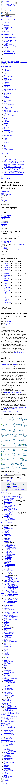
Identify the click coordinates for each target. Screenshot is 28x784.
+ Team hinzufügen (8, 23)
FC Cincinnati (11, 584)
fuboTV (9, 692)
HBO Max (9, 729)
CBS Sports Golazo (12, 716)
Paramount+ (10, 689)
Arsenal (9, 541)
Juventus (9, 555)
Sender (5, 624)
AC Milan (9, 558)
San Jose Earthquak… (13, 603)
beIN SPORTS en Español (10, 89)
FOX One (9, 726)
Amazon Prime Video (12, 708)
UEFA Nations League (9, 53)
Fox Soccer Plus (11, 681)
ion (7, 730)
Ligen (5, 490)
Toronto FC (11, 589)
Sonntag (9, 484)
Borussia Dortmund (11, 565)
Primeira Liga (10, 518)
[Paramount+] (23, 62)
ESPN (8, 675)
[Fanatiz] (3, 63)
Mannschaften (7, 535)
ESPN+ (9, 685)
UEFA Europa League (9, 51)
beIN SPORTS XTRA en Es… (11, 111)
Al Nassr (9, 569)
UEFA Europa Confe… (13, 509)
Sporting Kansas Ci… (13, 619)
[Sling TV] (10, 62)
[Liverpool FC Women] (4, 200)
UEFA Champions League (10, 46)
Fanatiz (8, 671)
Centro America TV (12, 717)
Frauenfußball (7, 759)
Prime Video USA (5, 217)
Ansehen (3, 201)
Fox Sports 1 (10, 684)
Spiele (5, 474)
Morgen (9, 481)
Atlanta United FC (13, 592)
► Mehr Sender (5, 153)
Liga (3, 13)
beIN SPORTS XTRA (12, 712)
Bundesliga (9, 515)
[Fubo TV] (3, 62)
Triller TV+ (10, 744)
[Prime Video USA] (6, 215)
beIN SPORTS (10, 672)
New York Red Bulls (13, 587)
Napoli (8, 559)
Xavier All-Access (11, 751)
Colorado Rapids (12, 608)
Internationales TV (5, 204)
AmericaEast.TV (11, 709)
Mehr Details (5, 222)
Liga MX (9, 530)
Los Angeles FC (12, 602)
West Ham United (5, 191)
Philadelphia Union (13, 594)
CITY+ (8, 719)
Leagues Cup (10, 528)
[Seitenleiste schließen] (1, 177)
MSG (8, 736)
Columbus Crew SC (13, 596)
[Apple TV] (16, 62)
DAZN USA (10, 696)
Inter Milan (9, 557)
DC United (11, 591)
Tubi (8, 746)
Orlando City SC (12, 588)
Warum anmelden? (23, 478)
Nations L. (6, 765)
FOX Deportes (10, 702)
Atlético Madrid (11, 554)
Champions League (11, 505)
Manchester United (11, 547)
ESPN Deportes (11, 682)
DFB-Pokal (10, 521)
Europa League (10, 507)
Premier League (11, 511)
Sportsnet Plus (9, 326)
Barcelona (9, 551)
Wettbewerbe (4, 34)
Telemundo (9, 699)
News (5, 758)
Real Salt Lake (11, 609)
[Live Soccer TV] (5, 1)
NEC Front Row (11, 737)
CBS (8, 674)
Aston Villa (7, 287)
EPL (5, 772)
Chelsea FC (7, 269)
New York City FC (12, 585)
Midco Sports (10, 732)
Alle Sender (7, 755)
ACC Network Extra (12, 706)
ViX (8, 748)
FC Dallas (10, 605)
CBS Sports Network (12, 678)
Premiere (9, 740)
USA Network (10, 695)
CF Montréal (11, 595)
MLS (5, 769)
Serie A (8, 514)
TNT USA (9, 743)
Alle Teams (6, 622)
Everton (9, 550)
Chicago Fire (11, 580)
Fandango (9, 723)
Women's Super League (6, 178)
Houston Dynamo (12, 601)
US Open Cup (10, 498)
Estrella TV (10, 722)
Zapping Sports (10, 753)
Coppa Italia (10, 522)
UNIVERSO (10, 701)
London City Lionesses (7, 304)
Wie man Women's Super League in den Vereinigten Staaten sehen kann (13, 414)
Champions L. (7, 762)
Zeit (8, 13)
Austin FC (11, 618)
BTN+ (8, 715)
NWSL (8, 499)
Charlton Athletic (6, 280)
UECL (5, 766)
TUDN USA (10, 694)
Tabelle (2, 203)
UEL (5, 763)
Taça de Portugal (11, 519)
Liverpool (9, 544)
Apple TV (9, 688)
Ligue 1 (9, 517)
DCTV (8, 720)
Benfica (9, 561)
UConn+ (9, 747)
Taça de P (6, 780)
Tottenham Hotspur (11, 548)
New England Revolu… (14, 581)
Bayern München (11, 564)
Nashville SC (11, 577)
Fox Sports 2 (10, 687)
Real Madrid (10, 552)
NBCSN (9, 698)
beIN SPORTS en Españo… (14, 691)
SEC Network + (11, 741)
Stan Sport (8, 325)
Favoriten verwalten (7, 16)
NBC (8, 677)
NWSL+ (9, 739)
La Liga (9, 512)
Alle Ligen (6, 532)
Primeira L (6, 779)
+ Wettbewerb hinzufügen (10, 37)
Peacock (9, 705)
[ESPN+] (8, 63)
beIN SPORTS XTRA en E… (14, 713)
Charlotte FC (11, 582)
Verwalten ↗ (11, 19)
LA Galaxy (11, 615)
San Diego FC (11, 613)
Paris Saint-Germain (12, 566)
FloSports (9, 724)
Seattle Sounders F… (13, 616)
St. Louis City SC (12, 606)
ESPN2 (9, 679)
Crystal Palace (6, 297)
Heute (8, 480)
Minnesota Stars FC (13, 612)
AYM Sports (10, 710)
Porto (8, 562)
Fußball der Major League (13, 496)
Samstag (9, 483)
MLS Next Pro (10, 734)
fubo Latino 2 (10, 727)
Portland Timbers (12, 610)
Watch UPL (10, 750)
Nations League (11, 508)
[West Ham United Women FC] (6, 194)
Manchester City (11, 545)
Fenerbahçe (10, 568)
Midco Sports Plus (11, 733)
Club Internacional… (13, 578)
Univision (9, 703)
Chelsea (9, 543)
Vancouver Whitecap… (13, 599)
